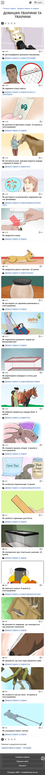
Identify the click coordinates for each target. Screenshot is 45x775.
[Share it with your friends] (43, 758)
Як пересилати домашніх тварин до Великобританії (18, 341)
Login (39, 2)
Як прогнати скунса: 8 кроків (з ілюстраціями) (16, 589)
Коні (28, 166)
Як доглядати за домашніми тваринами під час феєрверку (22, 198)
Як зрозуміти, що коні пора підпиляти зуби (21, 661)
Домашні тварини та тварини (28, 8)
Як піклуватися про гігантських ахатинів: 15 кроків (22, 553)
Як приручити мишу (11, 235)
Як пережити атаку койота (14, 88)
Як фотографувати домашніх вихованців (20, 55)
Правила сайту (22, 761)
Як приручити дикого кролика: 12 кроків (20, 269)
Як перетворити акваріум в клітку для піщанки (19, 377)
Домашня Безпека (34, 203)
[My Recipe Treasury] (30, 2)
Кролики (30, 273)
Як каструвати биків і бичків (15, 731)
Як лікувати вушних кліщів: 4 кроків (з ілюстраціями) (19, 449)
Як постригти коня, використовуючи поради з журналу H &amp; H (22, 162)
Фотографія (31, 58)
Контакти (22, 766)
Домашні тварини (33, 381)
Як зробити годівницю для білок (17, 518)
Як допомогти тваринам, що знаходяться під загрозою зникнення (21, 625)
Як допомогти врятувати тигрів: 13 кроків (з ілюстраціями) (22, 126)
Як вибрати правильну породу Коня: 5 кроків (19, 413)
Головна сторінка (9, 8)
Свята (4, 205)
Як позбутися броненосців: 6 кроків (18, 484)
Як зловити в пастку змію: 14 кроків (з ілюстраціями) (19, 696)
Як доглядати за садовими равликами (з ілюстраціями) (20, 304)
